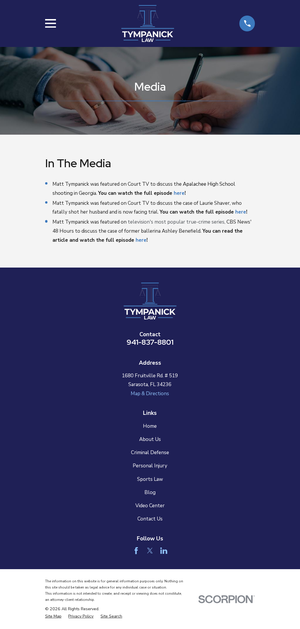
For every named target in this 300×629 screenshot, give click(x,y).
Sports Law (150, 479)
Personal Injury (150, 465)
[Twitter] (150, 550)
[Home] (147, 23)
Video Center (150, 505)
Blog (150, 492)
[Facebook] (136, 550)
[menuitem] (53, 616)
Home (150, 426)
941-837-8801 (150, 342)
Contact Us (150, 518)
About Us (150, 439)
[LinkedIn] (163, 550)
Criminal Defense (150, 452)
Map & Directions (150, 393)
